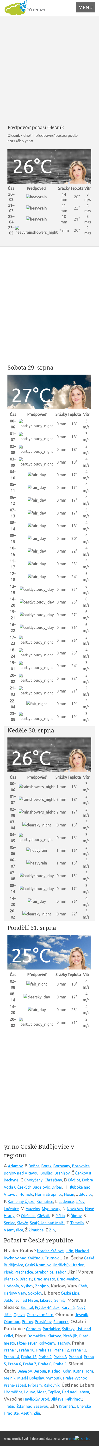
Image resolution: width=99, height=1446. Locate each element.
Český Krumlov (37, 1265)
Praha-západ (15, 1385)
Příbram (35, 1385)
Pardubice (51, 1329)
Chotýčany (33, 1180)
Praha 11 (44, 1350)
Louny (29, 1392)
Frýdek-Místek (47, 1307)
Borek (46, 1166)
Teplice (54, 1392)
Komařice (45, 1201)
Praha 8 (44, 1364)
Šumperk (60, 1321)
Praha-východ (75, 1378)
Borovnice (81, 1166)
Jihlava (57, 1399)
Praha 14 (11, 1357)
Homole (26, 1194)
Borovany (61, 1166)
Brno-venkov (68, 1279)
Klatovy (54, 1336)
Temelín (77, 1223)
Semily (60, 1300)
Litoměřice (13, 1392)
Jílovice (85, 1194)
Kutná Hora (83, 1371)
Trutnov (51, 1258)
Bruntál (26, 1307)
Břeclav (26, 1279)
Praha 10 (26, 1350)
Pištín (60, 1215)
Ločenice (11, 1209)
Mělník (9, 1378)
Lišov (80, 1201)
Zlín (37, 1413)
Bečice (34, 1166)
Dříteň (57, 1187)
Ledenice (66, 1201)
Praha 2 (45, 1357)
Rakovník (52, 1385)
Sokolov (35, 1293)
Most (41, 1392)
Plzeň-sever (27, 1343)
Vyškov (27, 1286)
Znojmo (42, 1286)
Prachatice (24, 1272)
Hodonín (11, 1286)
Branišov (62, 1173)
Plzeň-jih (70, 1336)
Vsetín (26, 1413)
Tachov (63, 1343)
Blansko (11, 1279)
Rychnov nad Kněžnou (23, 1258)
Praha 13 (78, 1350)
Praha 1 (10, 1350)
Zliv (52, 1230)
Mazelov (32, 1209)
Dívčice (74, 1180)
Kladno (54, 1371)
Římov (76, 1215)
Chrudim (33, 1329)
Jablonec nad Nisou (21, 1300)
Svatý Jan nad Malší (47, 1223)
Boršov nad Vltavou (21, 1173)
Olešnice (28, 1215)
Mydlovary (51, 1209)
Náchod (82, 1251)
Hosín (69, 1194)
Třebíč (9, 1406)
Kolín (66, 1371)
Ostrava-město (40, 1315)
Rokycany (46, 1343)
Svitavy (68, 1329)
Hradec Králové (50, 1251)
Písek (8, 1272)
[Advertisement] (49, 70)
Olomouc (12, 1321)
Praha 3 (60, 1357)
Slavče (22, 1223)
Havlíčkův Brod (36, 1399)
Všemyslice (13, 1230)
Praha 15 (29, 1357)
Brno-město (44, 1279)
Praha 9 (60, 1364)
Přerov (27, 1321)
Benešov (25, 1371)
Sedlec (9, 1223)
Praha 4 (75, 1357)
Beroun (40, 1371)
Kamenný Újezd (21, 1201)
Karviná (68, 1307)
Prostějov (43, 1321)
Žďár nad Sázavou (32, 1406)
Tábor (60, 1272)
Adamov (15, 1166)
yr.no (71, 1438)
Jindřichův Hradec (68, 1265)
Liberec (46, 1300)
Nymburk (53, 1378)
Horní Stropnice (48, 1194)
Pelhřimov (73, 1399)
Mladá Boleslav (30, 1378)
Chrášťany (53, 1180)
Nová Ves (75, 1209)
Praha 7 (29, 1364)
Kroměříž (67, 1406)
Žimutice (36, 1230)
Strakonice (44, 1272)
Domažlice (36, 1336)
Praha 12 (61, 1350)
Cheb (82, 1286)
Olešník (43, 1215)
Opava (19, 1315)
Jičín (69, 1251)
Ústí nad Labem (75, 1392)
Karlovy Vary (15, 1293)
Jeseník (81, 1315)
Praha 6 (14, 1364)
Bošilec (46, 1173)
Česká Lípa (70, 1293)
